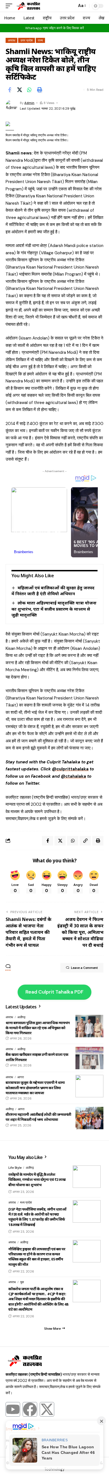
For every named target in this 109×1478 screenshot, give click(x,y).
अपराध (11, 40)
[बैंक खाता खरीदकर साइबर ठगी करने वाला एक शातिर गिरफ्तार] (89, 1058)
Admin (29, 103)
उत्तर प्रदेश (26, 40)
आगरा (20, 1077)
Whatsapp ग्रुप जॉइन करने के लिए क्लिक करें (54, 28)
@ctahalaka (73, 776)
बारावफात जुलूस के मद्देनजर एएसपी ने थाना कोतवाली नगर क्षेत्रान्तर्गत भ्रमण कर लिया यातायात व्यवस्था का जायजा (35, 1087)
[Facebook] (30, 1409)
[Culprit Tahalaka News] (28, 5)
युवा (22, 1282)
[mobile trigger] (10, 5)
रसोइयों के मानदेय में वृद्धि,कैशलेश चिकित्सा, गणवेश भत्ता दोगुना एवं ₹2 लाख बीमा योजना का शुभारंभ (36, 1179)
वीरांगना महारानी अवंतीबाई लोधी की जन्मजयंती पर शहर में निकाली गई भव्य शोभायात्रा (38, 1117)
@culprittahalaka (70, 769)
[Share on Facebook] (9, 89)
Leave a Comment (84, 968)
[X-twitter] (47, 1409)
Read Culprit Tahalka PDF (54, 992)
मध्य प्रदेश (26, 1202)
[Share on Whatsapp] (29, 89)
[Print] (39, 89)
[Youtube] (13, 1409)
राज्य (40, 40)
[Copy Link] (85, 841)
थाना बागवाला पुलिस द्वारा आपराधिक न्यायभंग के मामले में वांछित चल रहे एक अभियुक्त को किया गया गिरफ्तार (38, 1027)
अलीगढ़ (21, 1017)
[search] (71, 6)
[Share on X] (19, 89)
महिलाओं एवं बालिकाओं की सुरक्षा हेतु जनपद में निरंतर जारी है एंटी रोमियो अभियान (52, 591)
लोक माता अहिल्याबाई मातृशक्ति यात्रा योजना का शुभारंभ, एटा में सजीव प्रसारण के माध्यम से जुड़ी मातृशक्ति (53, 609)
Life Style (15, 1168)
